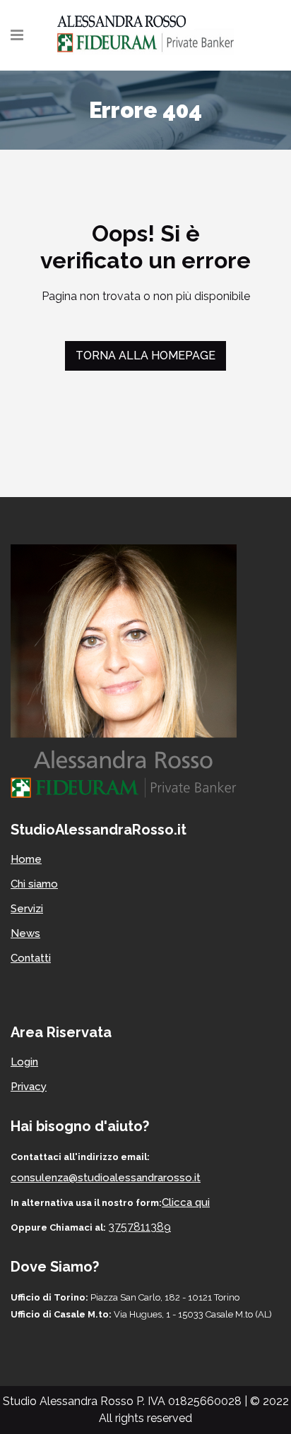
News (25, 933)
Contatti (31, 958)
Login (24, 1062)
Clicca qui (186, 1202)
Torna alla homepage (145, 355)
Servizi (27, 908)
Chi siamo (34, 884)
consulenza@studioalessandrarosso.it (106, 1177)
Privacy (29, 1086)
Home (26, 859)
